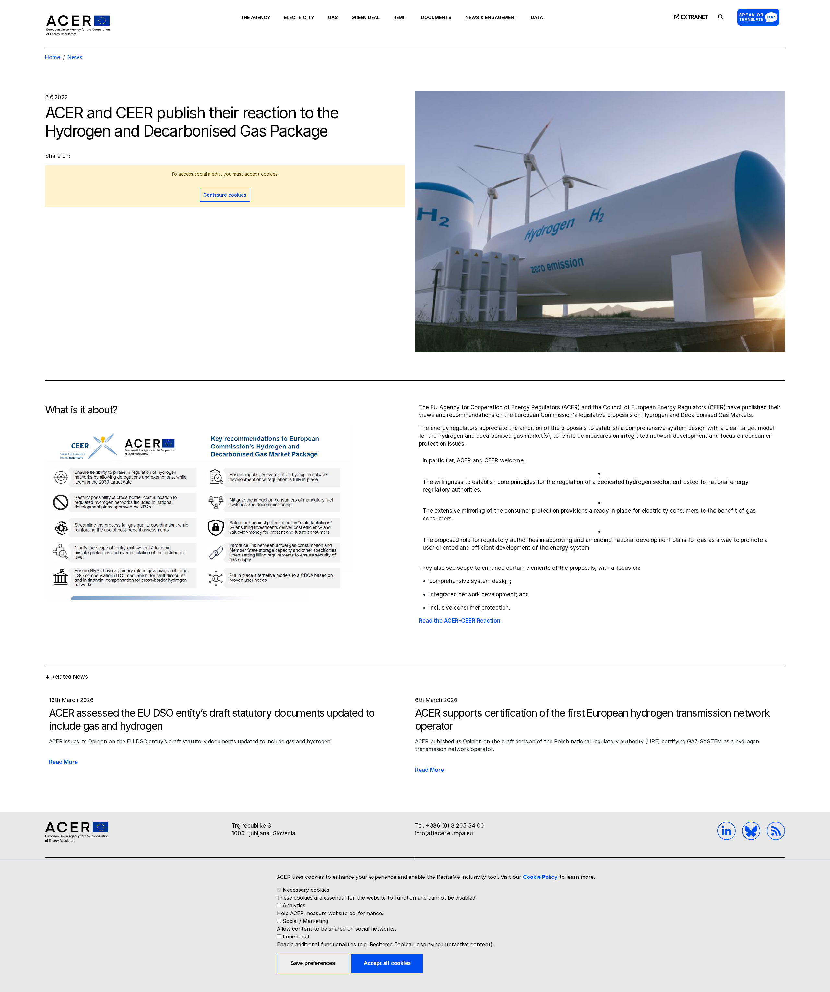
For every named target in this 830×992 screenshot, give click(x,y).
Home (52, 57)
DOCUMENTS (436, 17)
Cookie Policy (540, 877)
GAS (333, 17)
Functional (296, 936)
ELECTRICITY (299, 17)
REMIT (400, 17)
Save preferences (312, 963)
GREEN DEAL (365, 17)
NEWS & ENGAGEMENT (491, 17)
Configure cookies (224, 194)
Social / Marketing (305, 921)
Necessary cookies (306, 890)
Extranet (694, 17)
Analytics (294, 905)
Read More (63, 762)
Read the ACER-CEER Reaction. (460, 620)
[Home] (78, 25)
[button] (199, 516)
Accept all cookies (387, 963)
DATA (537, 17)
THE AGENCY (255, 17)
